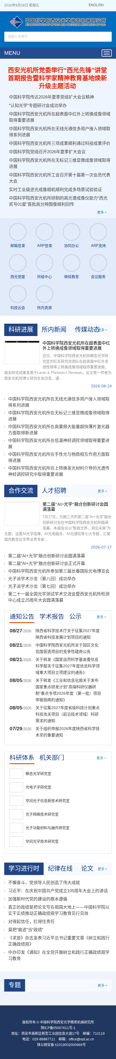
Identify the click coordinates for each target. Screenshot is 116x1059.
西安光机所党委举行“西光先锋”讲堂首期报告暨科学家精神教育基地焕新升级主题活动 (57, 78)
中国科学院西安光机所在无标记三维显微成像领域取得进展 (59, 163)
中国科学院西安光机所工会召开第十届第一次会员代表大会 (59, 177)
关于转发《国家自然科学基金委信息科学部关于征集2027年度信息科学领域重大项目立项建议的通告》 (67, 666)
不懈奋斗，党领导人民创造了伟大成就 (44, 882)
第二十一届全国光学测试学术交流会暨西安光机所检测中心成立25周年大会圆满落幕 (59, 596)
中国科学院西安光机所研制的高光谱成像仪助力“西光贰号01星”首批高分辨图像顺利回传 (58, 201)
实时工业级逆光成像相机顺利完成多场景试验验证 (55, 189)
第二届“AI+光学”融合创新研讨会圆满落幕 (75, 507)
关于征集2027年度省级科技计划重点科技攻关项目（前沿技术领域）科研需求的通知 (67, 714)
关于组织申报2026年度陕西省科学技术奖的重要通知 (67, 731)
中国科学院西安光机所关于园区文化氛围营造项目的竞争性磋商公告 (67, 648)
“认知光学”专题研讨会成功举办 (38, 105)
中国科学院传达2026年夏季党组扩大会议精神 (51, 97)
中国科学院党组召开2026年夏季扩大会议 (47, 151)
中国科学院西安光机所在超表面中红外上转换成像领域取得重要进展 (59, 116)
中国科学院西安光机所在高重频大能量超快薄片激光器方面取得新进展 (59, 429)
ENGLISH (96, 5)
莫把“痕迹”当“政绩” (25, 929)
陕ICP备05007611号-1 (58, 1028)
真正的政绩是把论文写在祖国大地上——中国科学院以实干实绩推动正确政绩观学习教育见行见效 (59, 910)
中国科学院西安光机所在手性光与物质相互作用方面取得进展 (59, 457)
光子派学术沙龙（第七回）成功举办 (42, 586)
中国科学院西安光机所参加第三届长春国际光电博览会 (59, 571)
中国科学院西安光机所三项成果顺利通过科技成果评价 (59, 143)
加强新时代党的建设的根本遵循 (37, 898)
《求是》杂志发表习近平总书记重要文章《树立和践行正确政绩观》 (59, 940)
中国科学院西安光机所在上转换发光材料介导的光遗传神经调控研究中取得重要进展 (59, 471)
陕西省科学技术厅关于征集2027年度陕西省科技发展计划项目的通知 (67, 633)
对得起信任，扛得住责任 (31, 921)
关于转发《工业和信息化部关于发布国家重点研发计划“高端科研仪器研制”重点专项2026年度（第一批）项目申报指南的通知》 (68, 690)
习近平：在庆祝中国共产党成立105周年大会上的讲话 (58, 890)
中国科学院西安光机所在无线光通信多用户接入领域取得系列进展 (59, 131)
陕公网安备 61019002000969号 (61, 1045)
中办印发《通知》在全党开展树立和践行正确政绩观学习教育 (59, 955)
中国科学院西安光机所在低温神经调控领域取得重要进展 (59, 443)
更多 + (102, 212)
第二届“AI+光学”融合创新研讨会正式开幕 (46, 563)
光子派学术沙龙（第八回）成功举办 (42, 578)
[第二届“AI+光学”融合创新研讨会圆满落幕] (22, 513)
